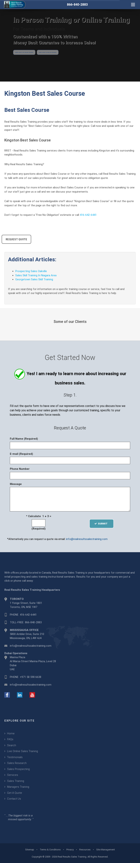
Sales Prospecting (18, 769)
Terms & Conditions (50, 849)
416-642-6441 (88, 215)
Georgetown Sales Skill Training (34, 279)
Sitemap (29, 849)
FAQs (10, 739)
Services (12, 775)
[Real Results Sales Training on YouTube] (32, 694)
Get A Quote (14, 792)
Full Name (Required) (24, 438)
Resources (85, 849)
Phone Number (20, 469)
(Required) (39, 528)
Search (11, 745)
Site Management (105, 849)
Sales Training (15, 781)
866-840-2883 (33, 622)
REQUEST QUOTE (16, 239)
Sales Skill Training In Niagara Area (36, 275)
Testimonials (15, 757)
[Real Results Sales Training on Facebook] (7, 694)
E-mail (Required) (21, 454)
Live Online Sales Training (22, 751)
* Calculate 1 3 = (38, 516)
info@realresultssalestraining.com (87, 539)
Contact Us (14, 798)
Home (11, 733)
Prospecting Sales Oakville (31, 271)
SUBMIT (104, 523)
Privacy (70, 849)
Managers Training (18, 786)
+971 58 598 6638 (30, 677)
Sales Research (17, 763)
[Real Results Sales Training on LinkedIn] (19, 694)
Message (16, 484)
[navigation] (133, 4)
